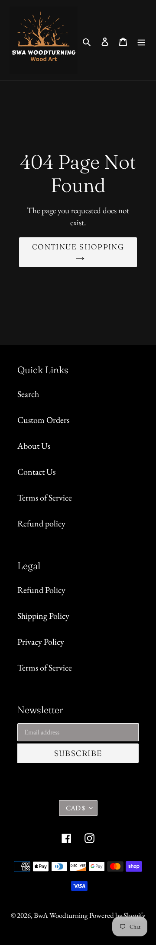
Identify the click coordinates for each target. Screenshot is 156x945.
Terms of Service (44, 497)
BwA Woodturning (61, 915)
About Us (33, 445)
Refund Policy (41, 589)
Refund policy (41, 523)
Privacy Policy (40, 641)
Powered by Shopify (117, 915)
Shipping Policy (43, 615)
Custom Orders (43, 419)
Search (28, 394)
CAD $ (75, 808)
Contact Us (36, 471)
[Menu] (141, 40)
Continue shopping (78, 246)
